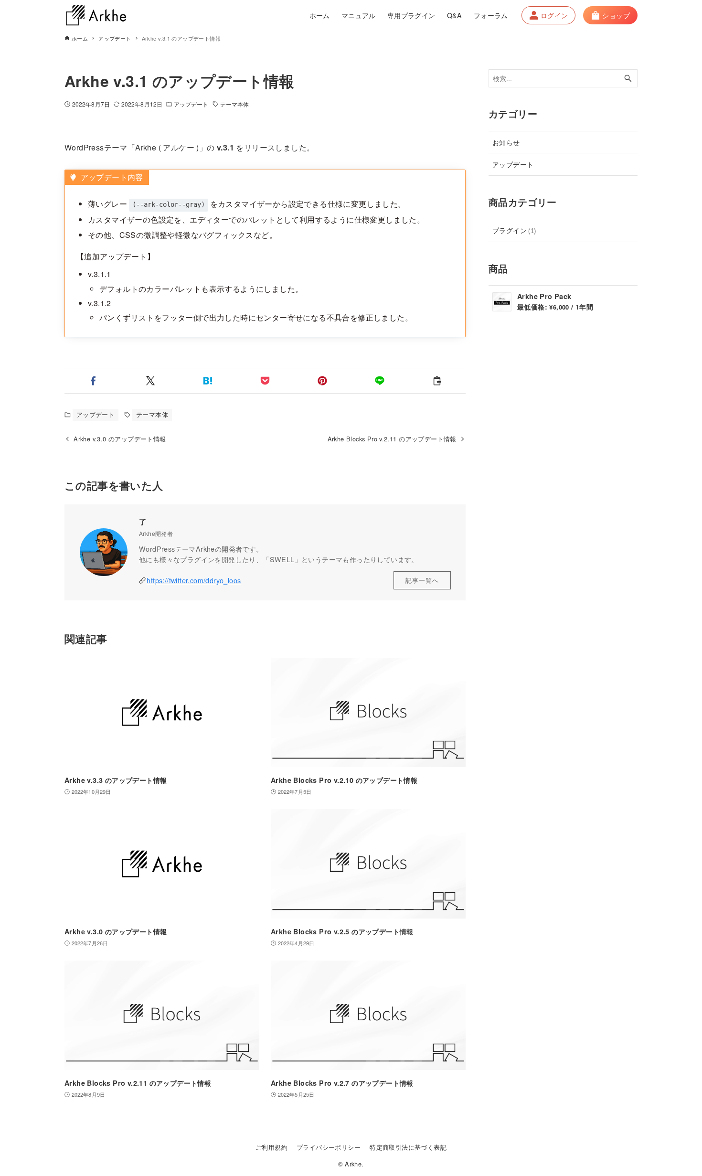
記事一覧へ (422, 580)
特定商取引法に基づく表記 (408, 1147)
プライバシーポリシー (329, 1147)
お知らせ (506, 142)
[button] (93, 380)
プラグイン (514, 230)
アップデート (191, 104)
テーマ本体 (234, 104)
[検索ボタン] (628, 78)
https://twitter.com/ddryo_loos (194, 580)
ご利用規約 (271, 1147)
